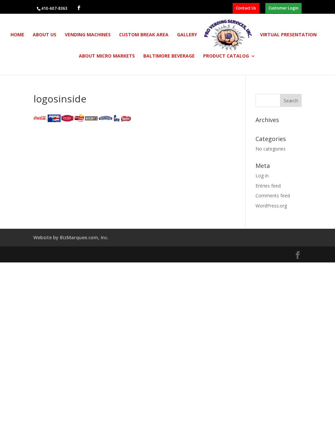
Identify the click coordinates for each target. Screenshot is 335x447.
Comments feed (273, 195)
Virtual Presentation (288, 35)
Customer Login (283, 8)
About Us (44, 35)
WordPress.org (271, 206)
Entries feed (268, 186)
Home (17, 35)
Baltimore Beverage (169, 56)
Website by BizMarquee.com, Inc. (71, 237)
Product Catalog (226, 56)
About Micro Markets (107, 56)
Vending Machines (88, 35)
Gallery (187, 35)
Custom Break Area (143, 35)
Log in (262, 175)
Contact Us (246, 8)
